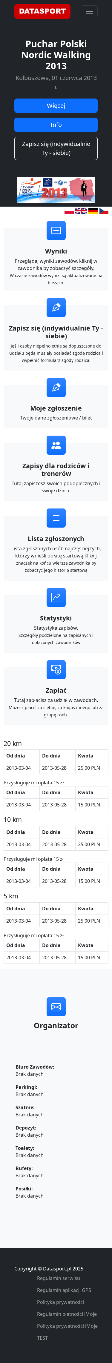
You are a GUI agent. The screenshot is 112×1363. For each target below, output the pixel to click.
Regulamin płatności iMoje (67, 1314)
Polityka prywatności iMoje (67, 1326)
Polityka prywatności (60, 1302)
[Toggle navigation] (89, 11)
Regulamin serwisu (58, 1278)
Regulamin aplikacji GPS (64, 1290)
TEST (42, 1338)
